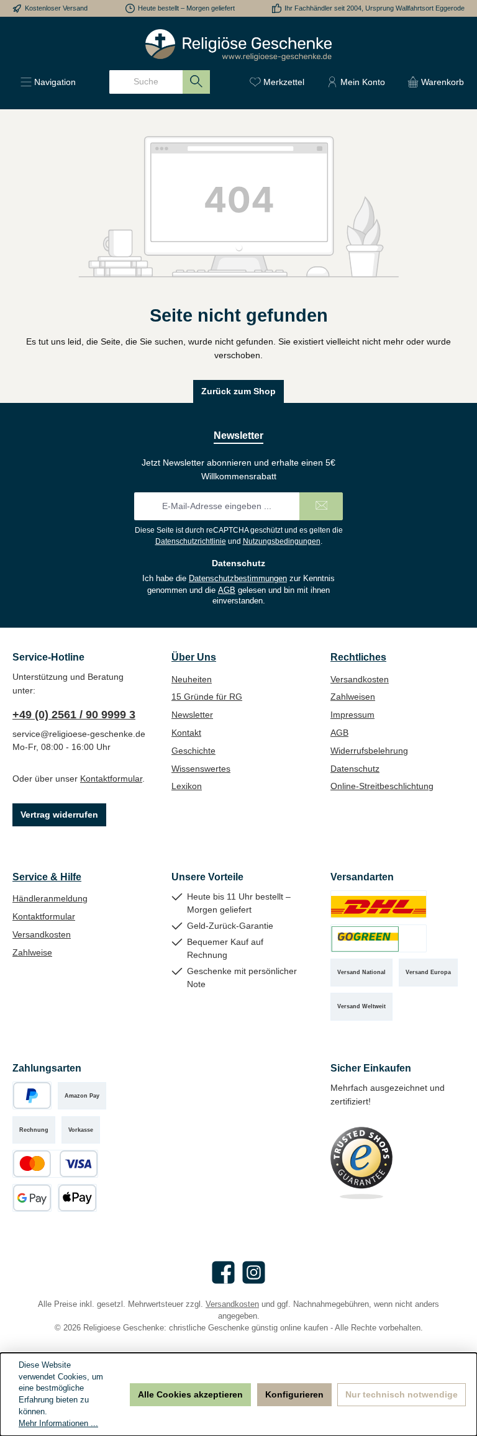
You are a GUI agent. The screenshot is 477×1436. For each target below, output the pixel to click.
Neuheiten (191, 679)
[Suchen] (197, 82)
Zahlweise (32, 952)
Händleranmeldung (50, 898)
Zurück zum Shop (238, 391)
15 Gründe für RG (206, 697)
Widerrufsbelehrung (369, 751)
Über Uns (193, 656)
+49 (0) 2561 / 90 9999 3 (73, 714)
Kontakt (186, 733)
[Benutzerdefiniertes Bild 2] (378, 938)
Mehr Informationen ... (58, 1423)
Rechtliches (358, 656)
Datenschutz (354, 769)
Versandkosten (359, 679)
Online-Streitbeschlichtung (382, 786)
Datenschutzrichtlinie (190, 541)
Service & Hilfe (46, 876)
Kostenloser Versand (56, 8)
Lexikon (186, 786)
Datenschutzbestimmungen (238, 578)
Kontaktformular (111, 778)
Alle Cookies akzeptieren (190, 1394)
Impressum (352, 715)
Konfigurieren (294, 1394)
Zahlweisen (352, 697)
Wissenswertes (200, 769)
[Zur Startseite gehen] (238, 45)
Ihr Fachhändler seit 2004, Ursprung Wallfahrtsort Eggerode (374, 8)
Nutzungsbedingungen (281, 541)
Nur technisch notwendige (401, 1394)
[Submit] (321, 506)
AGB (226, 590)
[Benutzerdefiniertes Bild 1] (378, 904)
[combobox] (146, 82)
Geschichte (193, 751)
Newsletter (192, 715)
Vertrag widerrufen (59, 815)
